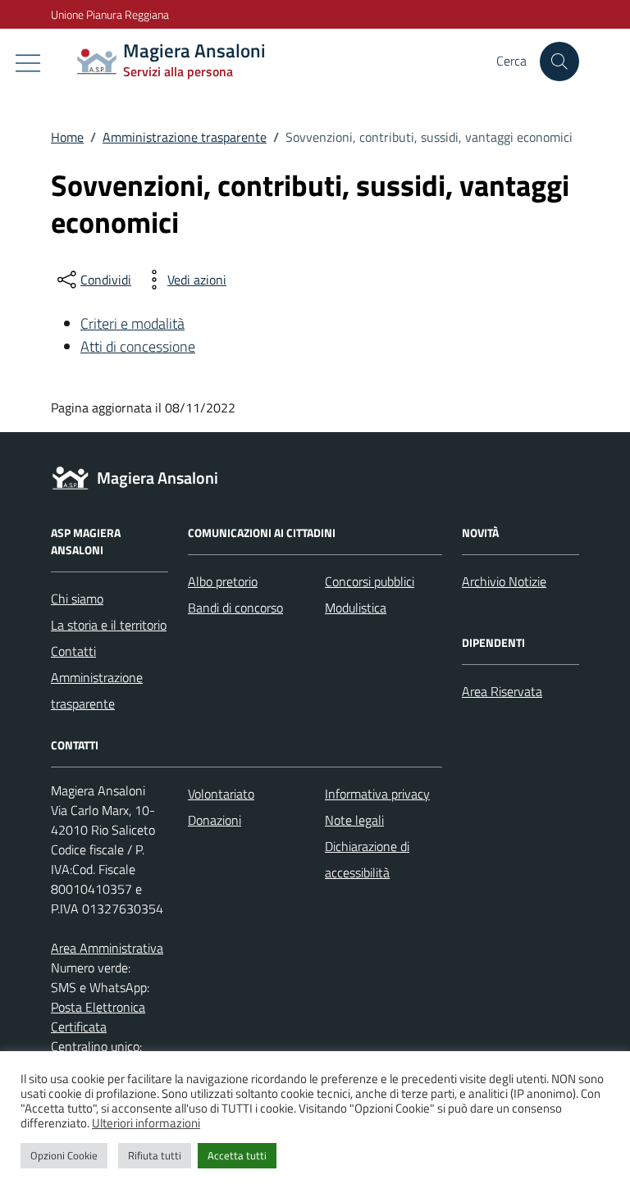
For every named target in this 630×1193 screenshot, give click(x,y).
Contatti (73, 651)
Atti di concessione (137, 346)
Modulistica (355, 607)
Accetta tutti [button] (237, 1155)
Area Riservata (502, 691)
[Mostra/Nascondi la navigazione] (28, 63)
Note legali (354, 820)
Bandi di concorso (235, 607)
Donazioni (214, 820)
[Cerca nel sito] (559, 61)
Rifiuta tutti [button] (154, 1155)
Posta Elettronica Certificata (98, 1016)
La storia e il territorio (109, 625)
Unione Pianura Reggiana (110, 14)
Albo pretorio (223, 581)
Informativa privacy (377, 794)
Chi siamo (77, 598)
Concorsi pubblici (369, 581)
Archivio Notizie (504, 581)
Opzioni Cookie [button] (64, 1155)
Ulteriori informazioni (146, 1123)
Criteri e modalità (132, 323)
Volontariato (221, 794)
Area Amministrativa (107, 948)
